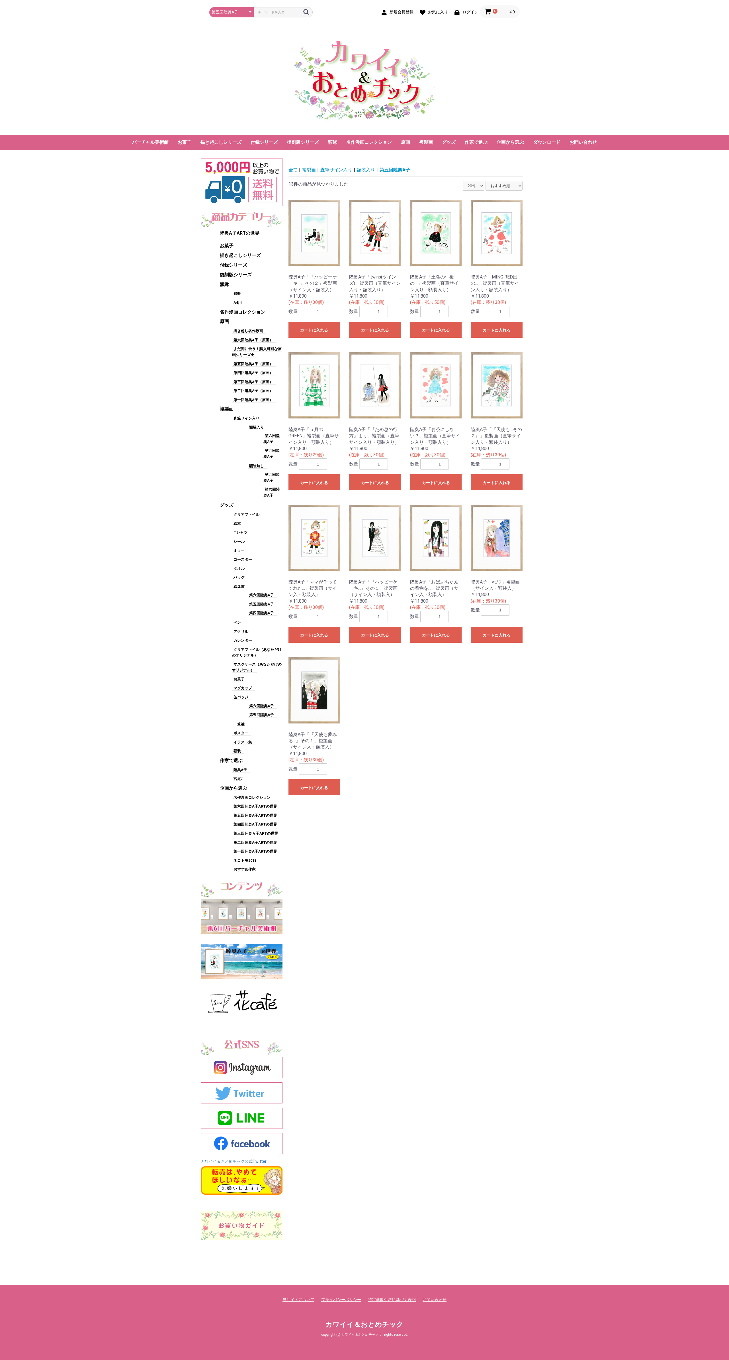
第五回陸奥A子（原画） (253, 364)
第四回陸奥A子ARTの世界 (255, 824)
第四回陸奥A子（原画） (253, 373)
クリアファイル (246, 514)
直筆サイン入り (246, 418)
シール (239, 541)
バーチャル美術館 (150, 142)
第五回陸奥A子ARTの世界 (255, 815)
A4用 (238, 302)
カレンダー (243, 640)
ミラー (239, 550)
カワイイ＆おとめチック (364, 1324)
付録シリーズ (264, 142)
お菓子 (184, 142)
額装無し (256, 466)
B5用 (237, 293)
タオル (239, 568)
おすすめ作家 (245, 869)
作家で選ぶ (476, 142)
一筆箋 (239, 724)
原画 (405, 142)
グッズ (449, 142)
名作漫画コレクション (369, 142)
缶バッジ (241, 697)
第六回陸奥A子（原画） (253, 340)
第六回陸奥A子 (261, 595)
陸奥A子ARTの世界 (239, 233)
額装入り (256, 427)
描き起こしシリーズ (220, 142)
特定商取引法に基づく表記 (392, 1299)
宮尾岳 (239, 778)
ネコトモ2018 (245, 860)
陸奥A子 (240, 770)
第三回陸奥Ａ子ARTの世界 (256, 833)
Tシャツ (240, 532)
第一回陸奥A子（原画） (253, 400)
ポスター (241, 733)
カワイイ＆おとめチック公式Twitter (234, 1161)
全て (293, 169)
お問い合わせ (583, 142)
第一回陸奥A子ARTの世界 (255, 851)
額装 (237, 751)
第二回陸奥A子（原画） (253, 391)
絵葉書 (239, 586)
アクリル (241, 631)
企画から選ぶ (510, 142)
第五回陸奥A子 (261, 604)
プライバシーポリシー (341, 1299)
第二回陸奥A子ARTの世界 (255, 842)
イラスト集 (243, 742)
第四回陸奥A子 (261, 613)
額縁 (332, 142)
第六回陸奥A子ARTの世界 (255, 806)
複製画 (426, 142)
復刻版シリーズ (303, 142)
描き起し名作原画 (248, 331)
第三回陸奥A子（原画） (253, 382)
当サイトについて (298, 1299)
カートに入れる (314, 330)
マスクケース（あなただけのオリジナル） (257, 667)
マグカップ (243, 688)
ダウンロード (546, 142)
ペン (237, 622)
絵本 (237, 523)
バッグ (239, 577)
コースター (243, 559)
